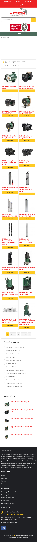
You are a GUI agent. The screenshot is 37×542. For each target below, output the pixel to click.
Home (3, 37)
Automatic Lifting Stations (14, 347)
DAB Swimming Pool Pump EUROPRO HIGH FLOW (9, 162)
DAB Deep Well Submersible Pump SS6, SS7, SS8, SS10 (26, 241)
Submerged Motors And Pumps (15, 373)
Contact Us (4, 484)
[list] (6, 62)
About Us (4, 478)
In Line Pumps (10, 363)
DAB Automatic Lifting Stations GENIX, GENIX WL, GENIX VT (9, 321)
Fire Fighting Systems (12, 360)
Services (3, 481)
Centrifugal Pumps (11, 350)
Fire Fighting (10, 357)
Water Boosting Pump (12, 383)
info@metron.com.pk (9, 522)
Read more (10, 91)
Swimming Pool (10, 377)
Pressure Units (10, 367)
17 (22, 334)
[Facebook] (3, 528)
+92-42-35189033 (16, 514)
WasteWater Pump (11, 380)
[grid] (3, 62)
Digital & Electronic (12, 354)
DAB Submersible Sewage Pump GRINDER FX (10, 294)
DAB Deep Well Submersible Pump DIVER (25, 189)
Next (29, 334)
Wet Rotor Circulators (12, 386)
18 (26, 334)
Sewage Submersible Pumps (14, 370)
